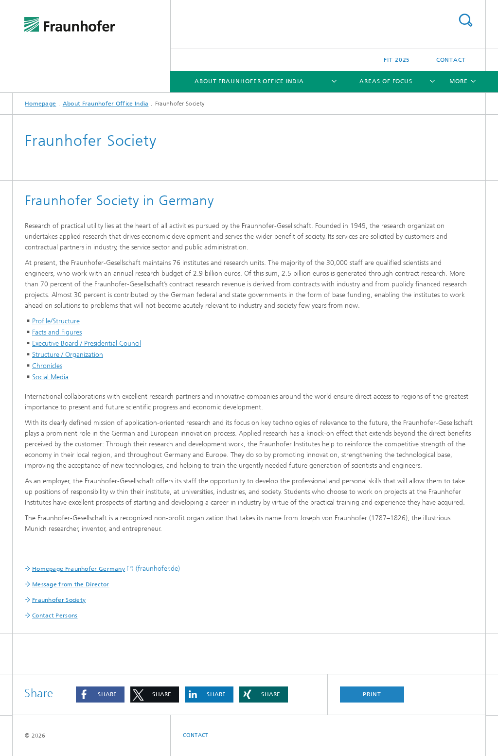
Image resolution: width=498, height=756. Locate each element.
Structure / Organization (67, 355)
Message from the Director (70, 584)
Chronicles (47, 366)
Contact (451, 59)
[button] (100, 694)
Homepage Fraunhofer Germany (78, 568)
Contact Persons (55, 615)
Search (465, 20)
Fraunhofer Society (59, 600)
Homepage (40, 103)
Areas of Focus (385, 81)
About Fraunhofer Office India (249, 81)
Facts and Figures (57, 332)
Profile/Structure (56, 321)
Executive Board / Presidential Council (86, 343)
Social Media (50, 377)
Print (372, 694)
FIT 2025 (397, 59)
